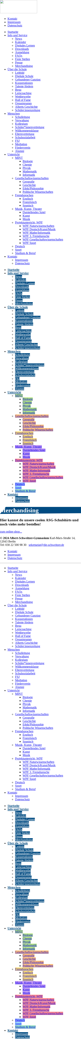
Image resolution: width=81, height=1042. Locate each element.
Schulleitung (22, 117)
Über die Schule (17, 69)
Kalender (20, 42)
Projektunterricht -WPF (29, 222)
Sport (18, 249)
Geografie (28, 181)
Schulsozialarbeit (25, 137)
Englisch (28, 198)
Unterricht (14, 154)
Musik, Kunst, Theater (28, 208)
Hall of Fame (23, 100)
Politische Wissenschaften (38, 191)
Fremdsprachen (24, 195)
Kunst (26, 215)
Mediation (21, 144)
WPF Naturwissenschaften (38, 225)
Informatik (29, 174)
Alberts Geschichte (26, 106)
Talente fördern (24, 86)
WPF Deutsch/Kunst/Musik (39, 229)
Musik (26, 219)
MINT (19, 157)
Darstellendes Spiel (34, 212)
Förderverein (22, 147)
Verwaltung (22, 120)
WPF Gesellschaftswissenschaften (43, 239)
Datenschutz (15, 25)
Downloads (22, 48)
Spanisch (28, 205)
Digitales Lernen (25, 45)
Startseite (13, 31)
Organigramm (23, 103)
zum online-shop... (11, 531)
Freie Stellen (22, 59)
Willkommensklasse (27, 130)
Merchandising (24, 66)
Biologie (28, 161)
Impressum (14, 22)
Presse (19, 62)
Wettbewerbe (23, 96)
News (18, 38)
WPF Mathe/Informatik (36, 232)
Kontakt (12, 18)
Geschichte (29, 185)
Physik (27, 168)
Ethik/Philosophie (33, 188)
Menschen (14, 113)
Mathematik (30, 171)
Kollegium (21, 123)
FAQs (18, 55)
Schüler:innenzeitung (27, 110)
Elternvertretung (24, 134)
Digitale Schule (24, 76)
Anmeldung (22, 52)
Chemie (27, 164)
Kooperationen (24, 83)
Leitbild (19, 72)
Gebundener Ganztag (27, 79)
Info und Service (17, 35)
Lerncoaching (23, 93)
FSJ (17, 140)
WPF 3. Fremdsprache (36, 236)
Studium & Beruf (25, 253)
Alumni (19, 151)
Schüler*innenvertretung (29, 127)
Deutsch (20, 246)
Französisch (30, 202)
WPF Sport (29, 242)
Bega (18, 89)
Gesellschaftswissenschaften (32, 178)
